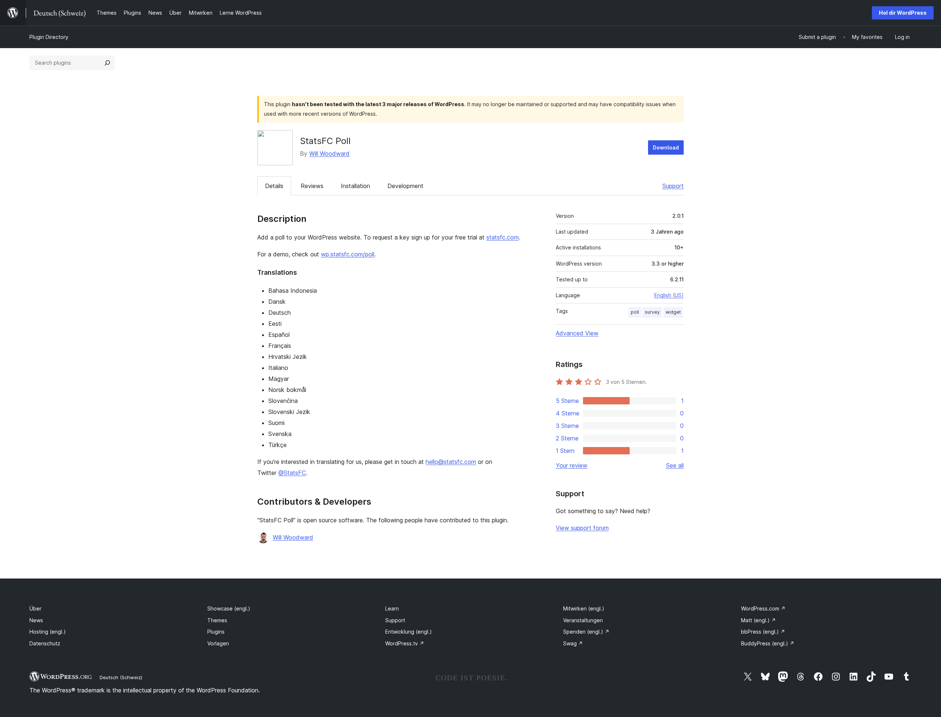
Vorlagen (218, 643)
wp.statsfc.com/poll (347, 254)
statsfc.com (502, 237)
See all (675, 465)
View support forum (582, 528)
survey (652, 312)
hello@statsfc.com (451, 461)
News (36, 620)
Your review (571, 465)
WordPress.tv (404, 643)
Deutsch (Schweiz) (121, 677)
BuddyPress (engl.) (767, 643)
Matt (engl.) (758, 620)
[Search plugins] (107, 62)
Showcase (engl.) (228, 608)
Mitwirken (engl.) (583, 608)
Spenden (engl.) (586, 631)
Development (405, 186)
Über (35, 608)
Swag (573, 643)
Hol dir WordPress (903, 13)
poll (635, 312)
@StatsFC (292, 472)
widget (673, 312)
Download (666, 147)
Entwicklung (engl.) (408, 631)
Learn (392, 608)
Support (673, 186)
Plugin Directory (48, 37)
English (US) (669, 295)
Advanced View (577, 333)
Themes (217, 620)
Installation (355, 186)
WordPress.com (763, 608)
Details (274, 186)
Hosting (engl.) (47, 631)
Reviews (312, 186)
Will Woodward (329, 153)
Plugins (216, 631)
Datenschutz (44, 643)
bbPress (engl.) (763, 631)
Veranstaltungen (583, 620)
